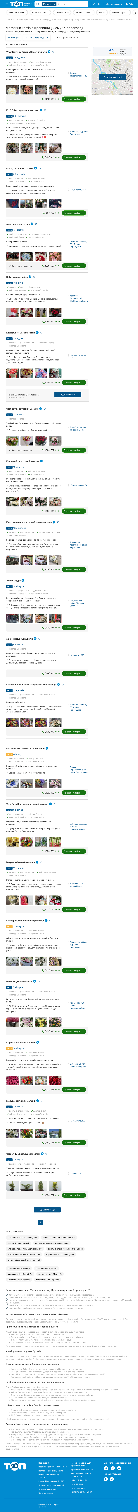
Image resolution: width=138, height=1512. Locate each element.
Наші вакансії (77, 1484)
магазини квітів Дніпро (46, 1268)
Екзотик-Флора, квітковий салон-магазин (29, 522)
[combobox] (36, 37)
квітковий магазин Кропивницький (24, 1260)
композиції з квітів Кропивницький (24, 1254)
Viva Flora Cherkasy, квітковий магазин (27, 804)
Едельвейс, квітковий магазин (22, 461)
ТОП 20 (9, 19)
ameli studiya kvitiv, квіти (19, 638)
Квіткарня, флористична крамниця (25, 920)
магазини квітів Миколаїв (50, 1274)
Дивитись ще (48, 1210)
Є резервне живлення (67, 37)
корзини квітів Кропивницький (60, 1254)
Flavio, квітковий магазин (19, 168)
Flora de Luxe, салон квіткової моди (25, 748)
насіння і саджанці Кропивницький (59, 1237)
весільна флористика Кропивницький (65, 1249)
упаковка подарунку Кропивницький (25, 1249)
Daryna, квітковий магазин (20, 862)
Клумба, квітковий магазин (20, 1042)
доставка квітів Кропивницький (22, 1237)
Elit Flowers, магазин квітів (20, 332)
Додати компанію (68, 394)
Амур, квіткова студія (18, 224)
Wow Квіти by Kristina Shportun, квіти (26, 52)
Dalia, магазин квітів (17, 277)
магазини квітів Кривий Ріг (20, 1274)
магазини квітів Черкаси (47, 1279)
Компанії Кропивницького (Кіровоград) (33, 19)
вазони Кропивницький (18, 1243)
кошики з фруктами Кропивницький (51, 1243)
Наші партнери (77, 1488)
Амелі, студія (13, 580)
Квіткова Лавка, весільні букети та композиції (31, 684)
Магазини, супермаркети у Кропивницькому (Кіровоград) (81, 19)
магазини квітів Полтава (19, 1279)
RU (99, 4)
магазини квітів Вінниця (19, 1268)
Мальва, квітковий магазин (20, 1100)
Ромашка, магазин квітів (19, 981)
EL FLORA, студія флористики (22, 110)
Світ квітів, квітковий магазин (22, 408)
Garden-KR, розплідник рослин (23, 1153)
